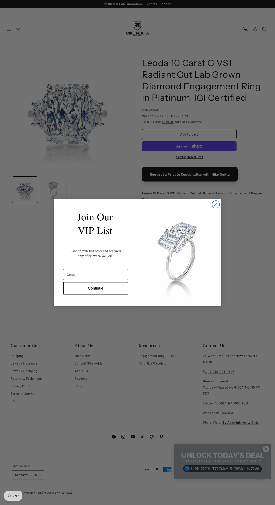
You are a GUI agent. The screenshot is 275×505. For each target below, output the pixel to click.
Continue (95, 288)
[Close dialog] (216, 204)
